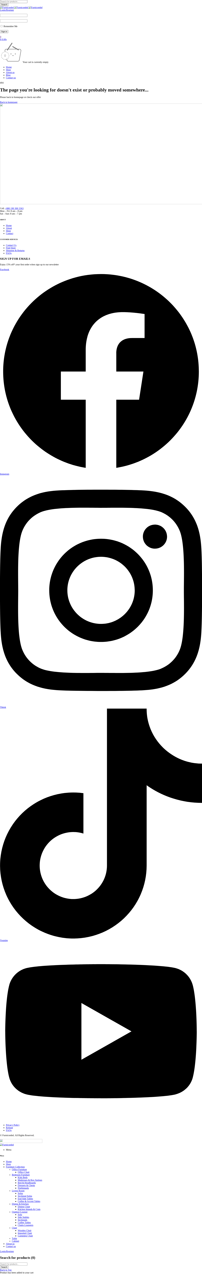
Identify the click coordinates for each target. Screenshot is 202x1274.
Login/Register (7, 10)
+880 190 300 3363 (14, 208)
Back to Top (6, 1270)
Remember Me (10, 26)
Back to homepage (8, 102)
